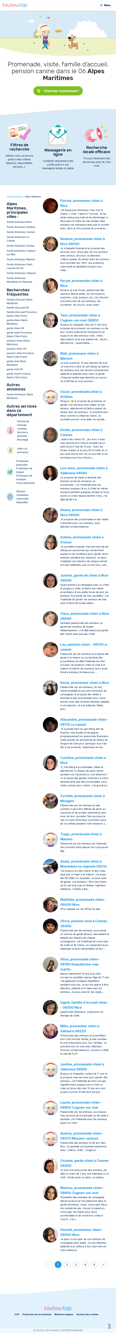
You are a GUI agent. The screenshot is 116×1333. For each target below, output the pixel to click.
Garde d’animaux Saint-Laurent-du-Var (20, 266)
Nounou (20, 491)
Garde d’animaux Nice (19, 221)
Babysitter (22, 502)
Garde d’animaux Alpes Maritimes (20, 396)
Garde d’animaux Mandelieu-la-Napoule (19, 280)
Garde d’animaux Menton (21, 259)
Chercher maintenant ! (61, 91)
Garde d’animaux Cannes (21, 231)
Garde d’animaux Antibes (21, 226)
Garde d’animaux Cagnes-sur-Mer (21, 252)
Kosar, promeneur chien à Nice (84, 683)
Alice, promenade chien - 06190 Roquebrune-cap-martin (80, 964)
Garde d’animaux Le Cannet (18, 238)
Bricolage (22, 439)
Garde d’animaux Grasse (20, 245)
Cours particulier (25, 482)
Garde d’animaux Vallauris (21, 273)
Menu (107, 5)
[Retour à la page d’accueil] (15, 5)
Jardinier (22, 428)
